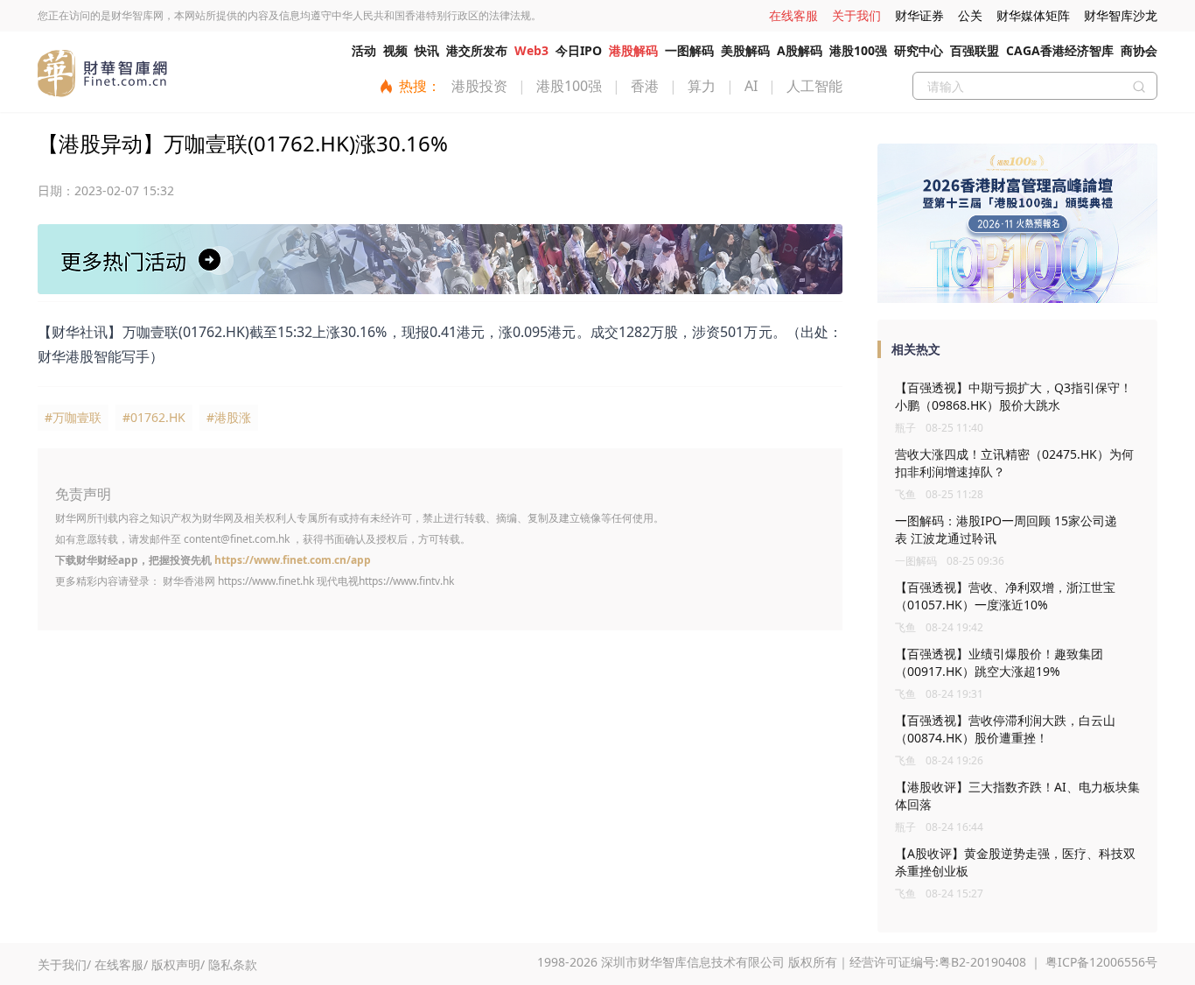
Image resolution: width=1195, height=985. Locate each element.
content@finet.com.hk (237, 538)
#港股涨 (228, 417)
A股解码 (799, 50)
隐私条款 (232, 964)
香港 (645, 86)
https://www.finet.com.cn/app (292, 559)
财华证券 (919, 15)
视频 (395, 50)
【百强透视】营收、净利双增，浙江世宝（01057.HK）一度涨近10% (1005, 596)
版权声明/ (178, 964)
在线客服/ (121, 964)
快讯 (427, 50)
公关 (970, 15)
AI (751, 86)
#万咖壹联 (73, 417)
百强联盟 (974, 50)
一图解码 (689, 50)
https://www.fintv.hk (406, 580)
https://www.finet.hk (266, 580)
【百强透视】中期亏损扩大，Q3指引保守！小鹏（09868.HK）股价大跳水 (1013, 396)
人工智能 (814, 86)
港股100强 (858, 50)
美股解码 (745, 50)
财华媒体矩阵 (1033, 15)
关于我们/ (64, 964)
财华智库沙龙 (1120, 15)
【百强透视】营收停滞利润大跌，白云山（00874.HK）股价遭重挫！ (1005, 729)
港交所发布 (476, 50)
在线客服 (793, 15)
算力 (702, 86)
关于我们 (856, 15)
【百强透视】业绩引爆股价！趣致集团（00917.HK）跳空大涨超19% (999, 662)
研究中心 (918, 50)
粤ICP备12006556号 (1101, 961)
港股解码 (633, 50)
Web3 (531, 50)
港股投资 (479, 86)
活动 (364, 50)
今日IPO (579, 50)
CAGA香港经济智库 (1060, 50)
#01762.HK (153, 417)
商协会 (1139, 50)
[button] (1011, 295)
